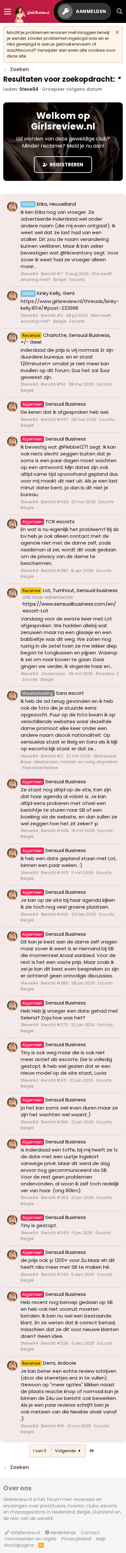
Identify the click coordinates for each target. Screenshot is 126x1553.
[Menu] (7, 11)
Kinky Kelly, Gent (48, 293)
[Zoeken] (119, 11)
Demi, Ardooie (49, 1363)
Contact (90, 1532)
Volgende (66, 1451)
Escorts (77, 279)
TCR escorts (48, 521)
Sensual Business (54, 404)
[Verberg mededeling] (116, 33)
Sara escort (53, 693)
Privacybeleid (76, 1539)
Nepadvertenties (40, 768)
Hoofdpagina (19, 1545)
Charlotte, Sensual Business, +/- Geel (65, 338)
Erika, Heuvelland (49, 204)
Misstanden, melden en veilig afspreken (76, 762)
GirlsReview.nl (24, 1532)
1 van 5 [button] (40, 1451)
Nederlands (62, 1532)
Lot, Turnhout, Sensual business (70, 590)
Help (101, 1539)
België (60, 279)
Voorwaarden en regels (31, 1539)
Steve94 (28, 89)
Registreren (66, 164)
